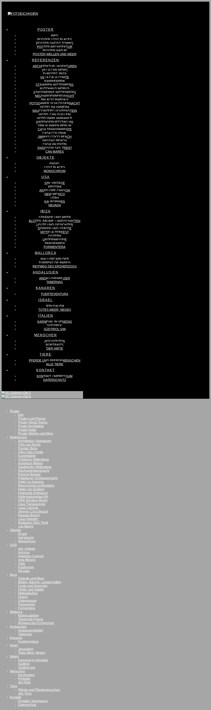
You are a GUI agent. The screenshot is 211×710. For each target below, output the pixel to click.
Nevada (24, 571)
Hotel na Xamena (31, 482)
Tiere (13, 686)
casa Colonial (28, 508)
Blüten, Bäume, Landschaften (39, 582)
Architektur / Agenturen (34, 441)
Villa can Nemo (29, 444)
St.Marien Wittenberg (33, 459)
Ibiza (13, 574)
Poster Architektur (31, 426)
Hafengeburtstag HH (33, 496)
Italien (14, 656)
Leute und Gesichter (33, 586)
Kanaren (16, 638)
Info (20, 415)
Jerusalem (25, 649)
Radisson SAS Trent (33, 522)
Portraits (24, 678)
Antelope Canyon (31, 556)
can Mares (25, 526)
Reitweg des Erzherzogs (36, 623)
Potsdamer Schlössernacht (37, 478)
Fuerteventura (28, 641)
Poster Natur (27, 430)
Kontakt (15, 697)
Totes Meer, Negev (31, 652)
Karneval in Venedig (33, 660)
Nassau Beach (29, 515)
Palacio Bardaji (29, 474)
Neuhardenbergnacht (33, 470)
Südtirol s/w (26, 667)
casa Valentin (28, 519)
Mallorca (16, 612)
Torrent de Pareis (30, 619)
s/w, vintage (26, 548)
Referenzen (18, 437)
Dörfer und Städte (31, 589)
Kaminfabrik (27, 456)
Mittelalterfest (28, 593)
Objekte (15, 530)
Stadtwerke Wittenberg (34, 467)
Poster (14, 411)
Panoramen (26, 604)
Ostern (23, 597)
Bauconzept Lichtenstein (36, 485)
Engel (22, 534)
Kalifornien (26, 567)
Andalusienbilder (30, 630)
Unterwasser (27, 600)
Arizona (23, 552)
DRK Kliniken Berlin (33, 500)
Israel (14, 645)
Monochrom (26, 541)
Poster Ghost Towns (32, 422)
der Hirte (24, 682)
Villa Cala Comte (30, 452)
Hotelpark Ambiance (33, 493)
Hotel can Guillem (31, 489)
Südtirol (23, 664)
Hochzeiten (26, 675)
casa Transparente (31, 504)
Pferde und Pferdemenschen (39, 690)
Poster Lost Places (32, 418)
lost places (26, 537)
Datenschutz (27, 704)
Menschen (17, 671)
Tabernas (25, 634)
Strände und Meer (31, 578)
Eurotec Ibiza (27, 448)
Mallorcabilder (28, 615)
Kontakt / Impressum (33, 701)
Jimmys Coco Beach (33, 511)
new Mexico (27, 560)
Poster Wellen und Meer (35, 433)
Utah (21, 563)
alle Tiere (25, 693)
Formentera (26, 608)
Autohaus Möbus (30, 463)
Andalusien (18, 626)
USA (13, 545)
